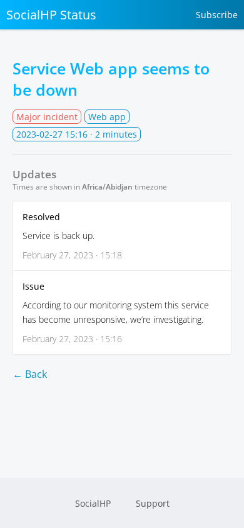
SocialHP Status (51, 14)
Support (153, 503)
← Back (30, 374)
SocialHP (93, 503)
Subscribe (217, 15)
